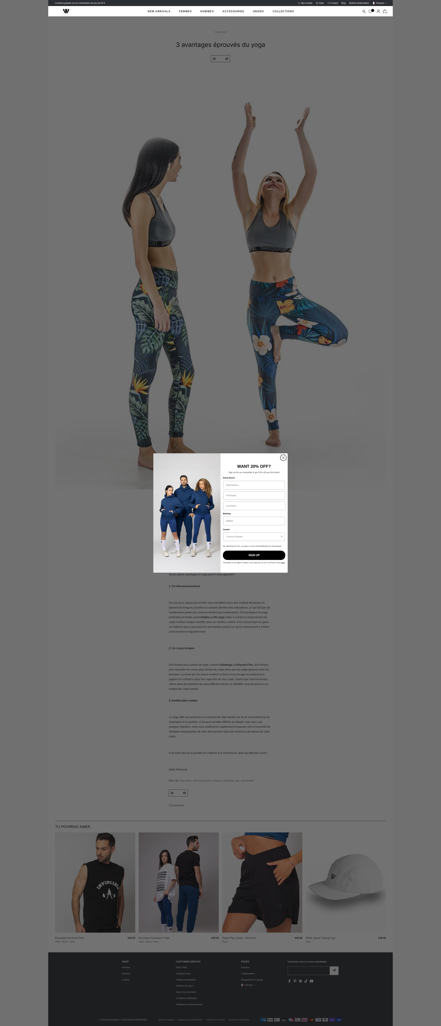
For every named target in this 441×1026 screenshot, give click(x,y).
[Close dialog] (283, 458)
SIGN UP (254, 555)
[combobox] (253, 537)
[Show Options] (281, 537)
